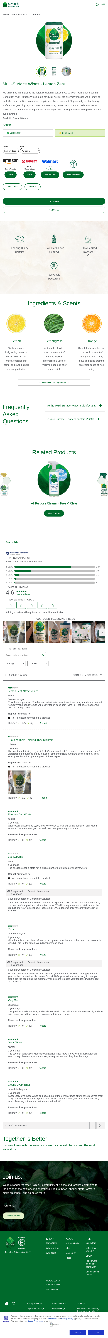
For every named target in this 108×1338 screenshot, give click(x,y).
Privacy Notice (33, 1303)
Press (68, 1258)
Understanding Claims (92, 1273)
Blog (68, 1248)
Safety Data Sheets (91, 1249)
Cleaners (35, 14)
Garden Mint (15, 133)
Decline (96, 1332)
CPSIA (89, 1256)
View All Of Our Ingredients (54, 382)
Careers (69, 1253)
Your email (9, 1205)
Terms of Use (58, 1303)
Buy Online (54, 201)
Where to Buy (52, 1248)
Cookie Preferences (35, 1321)
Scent (22, 146)
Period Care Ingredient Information (91, 1264)
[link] (10, 174)
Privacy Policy (67, 1319)
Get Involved (52, 1289)
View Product (54, 513)
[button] (73, 174)
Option (5, 146)
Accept (78, 1332)
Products (23, 14)
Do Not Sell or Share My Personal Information (88, 1310)
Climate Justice (53, 1285)
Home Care (9, 14)
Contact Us (91, 1243)
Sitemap (81, 1303)
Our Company (72, 1243)
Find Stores (54, 210)
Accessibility (57, 1309)
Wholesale (51, 1253)
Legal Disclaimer (34, 1309)
